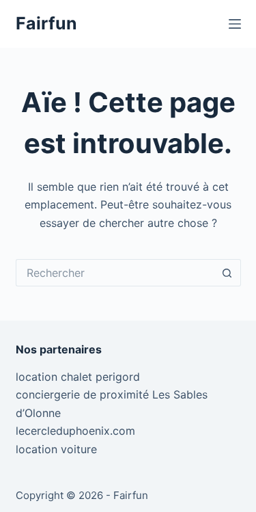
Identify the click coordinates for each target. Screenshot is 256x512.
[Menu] (235, 24)
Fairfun (46, 23)
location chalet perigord (78, 376)
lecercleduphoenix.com (75, 430)
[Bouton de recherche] (227, 272)
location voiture (56, 449)
